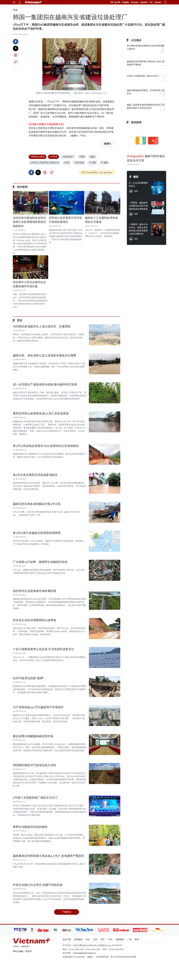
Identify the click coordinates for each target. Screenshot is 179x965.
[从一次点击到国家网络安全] (157, 187)
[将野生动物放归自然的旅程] (104, 835)
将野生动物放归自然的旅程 (30, 827)
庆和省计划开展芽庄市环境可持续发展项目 (65, 220)
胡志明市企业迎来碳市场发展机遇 (34, 591)
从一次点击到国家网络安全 (138, 184)
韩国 (94, 162)
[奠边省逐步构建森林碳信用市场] (104, 744)
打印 (15, 55)
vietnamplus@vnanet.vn (84, 953)
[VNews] (32, 930)
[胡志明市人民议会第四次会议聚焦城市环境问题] (30, 267)
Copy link (15, 62)
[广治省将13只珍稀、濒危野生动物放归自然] (104, 570)
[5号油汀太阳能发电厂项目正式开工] (104, 805)
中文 (151, 2)
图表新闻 (136, 122)
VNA (110, 939)
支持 (95, 939)
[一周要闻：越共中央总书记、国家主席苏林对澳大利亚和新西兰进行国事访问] (157, 229)
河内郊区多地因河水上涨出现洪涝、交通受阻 (41, 326)
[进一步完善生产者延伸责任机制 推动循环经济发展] (104, 392)
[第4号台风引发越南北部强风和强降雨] (104, 541)
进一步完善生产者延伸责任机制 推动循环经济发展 (45, 384)
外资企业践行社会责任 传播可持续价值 (38, 885)
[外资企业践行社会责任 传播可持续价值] (104, 893)
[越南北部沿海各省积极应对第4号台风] (104, 512)
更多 (19, 320)
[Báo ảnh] (140, 930)
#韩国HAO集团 (37, 156)
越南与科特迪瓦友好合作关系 (146, 158)
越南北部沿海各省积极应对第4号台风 (37, 504)
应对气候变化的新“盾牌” (28, 678)
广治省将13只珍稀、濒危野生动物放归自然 (40, 562)
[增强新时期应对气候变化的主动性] (104, 773)
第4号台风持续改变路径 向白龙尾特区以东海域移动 (45, 446)
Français (134, 2)
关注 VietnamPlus (89, 172)
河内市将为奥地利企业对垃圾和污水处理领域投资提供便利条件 (29, 222)
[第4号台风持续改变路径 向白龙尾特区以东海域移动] (104, 454)
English (125, 2)
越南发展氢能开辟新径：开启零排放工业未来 (146, 92)
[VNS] (84, 930)
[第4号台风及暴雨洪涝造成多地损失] (104, 483)
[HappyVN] (157, 930)
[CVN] (103, 930)
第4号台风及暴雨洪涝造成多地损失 (35, 475)
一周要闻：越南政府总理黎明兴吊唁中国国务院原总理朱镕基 (138, 205)
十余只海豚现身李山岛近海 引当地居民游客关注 (43, 649)
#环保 (66, 162)
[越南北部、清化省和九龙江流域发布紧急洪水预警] (104, 363)
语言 (103, 939)
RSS (88, 939)
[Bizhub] (66, 930)
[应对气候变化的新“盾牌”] (104, 686)
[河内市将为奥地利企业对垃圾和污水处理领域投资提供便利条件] (30, 203)
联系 (137, 939)
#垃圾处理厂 (68, 156)
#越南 (92, 156)
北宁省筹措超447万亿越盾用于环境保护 (38, 707)
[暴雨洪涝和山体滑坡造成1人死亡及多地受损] (104, 421)
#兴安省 (53, 156)
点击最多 (136, 40)
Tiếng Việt (115, 2)
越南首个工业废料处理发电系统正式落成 (101, 220)
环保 (15, 10)
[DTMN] (121, 930)
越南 (106, 162)
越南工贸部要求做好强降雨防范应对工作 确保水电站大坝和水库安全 (146, 106)
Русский (157, 2)
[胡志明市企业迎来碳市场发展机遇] (104, 599)
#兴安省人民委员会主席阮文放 (44, 162)
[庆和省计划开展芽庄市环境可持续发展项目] (66, 203)
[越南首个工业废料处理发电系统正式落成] (102, 203)
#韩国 (82, 156)
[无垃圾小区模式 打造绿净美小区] (46, 124)
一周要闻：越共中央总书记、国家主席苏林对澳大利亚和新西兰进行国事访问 (138, 229)
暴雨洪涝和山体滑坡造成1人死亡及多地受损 (41, 413)
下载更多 (66, 912)
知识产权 (67, 939)
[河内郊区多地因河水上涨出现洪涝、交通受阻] (104, 334)
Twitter (15, 48)
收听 (136, 191)
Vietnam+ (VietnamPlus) (34, 2)
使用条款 (78, 939)
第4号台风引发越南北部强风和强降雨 (37, 533)
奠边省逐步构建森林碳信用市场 (33, 736)
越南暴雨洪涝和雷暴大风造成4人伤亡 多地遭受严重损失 (48, 856)
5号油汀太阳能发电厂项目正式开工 (35, 797)
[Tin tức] (43, 930)
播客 (136, 176)
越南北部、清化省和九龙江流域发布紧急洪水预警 (44, 355)
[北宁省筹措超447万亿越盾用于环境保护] (104, 715)
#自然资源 (79, 162)
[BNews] (55, 930)
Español (143, 2)
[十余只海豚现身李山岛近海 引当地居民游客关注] (104, 657)
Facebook (15, 41)
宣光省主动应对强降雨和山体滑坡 (34, 620)
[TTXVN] (20, 930)
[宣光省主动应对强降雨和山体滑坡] (104, 628)
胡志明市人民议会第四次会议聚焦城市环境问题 (29, 284)
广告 (129, 939)
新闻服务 (120, 939)
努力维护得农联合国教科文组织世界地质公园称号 (146, 47)
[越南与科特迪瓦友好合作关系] (146, 139)
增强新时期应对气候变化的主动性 (34, 765)
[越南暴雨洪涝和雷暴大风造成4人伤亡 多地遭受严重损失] (104, 864)
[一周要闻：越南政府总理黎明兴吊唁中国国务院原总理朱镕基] (157, 207)
